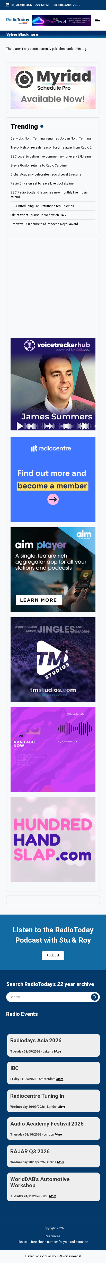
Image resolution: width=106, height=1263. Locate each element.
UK (55, 5)
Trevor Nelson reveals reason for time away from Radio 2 (51, 147)
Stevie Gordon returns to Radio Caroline (39, 165)
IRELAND (65, 5)
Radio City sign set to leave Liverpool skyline (42, 183)
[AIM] (53, 569)
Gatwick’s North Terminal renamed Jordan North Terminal (51, 138)
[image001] (53, 749)
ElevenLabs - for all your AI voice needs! (53, 1256)
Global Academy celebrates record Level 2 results (46, 174)
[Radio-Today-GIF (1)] (53, 480)
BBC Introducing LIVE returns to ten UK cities (42, 206)
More (57, 1051)
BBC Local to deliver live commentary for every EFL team (51, 156)
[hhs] (53, 839)
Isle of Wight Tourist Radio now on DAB (38, 215)
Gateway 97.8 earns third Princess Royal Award (44, 224)
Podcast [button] (53, 955)
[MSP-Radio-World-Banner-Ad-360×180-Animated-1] (53, 87)
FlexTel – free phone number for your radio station (53, 1242)
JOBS (76, 5)
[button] (94, 997)
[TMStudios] (53, 659)
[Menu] (97, 20)
